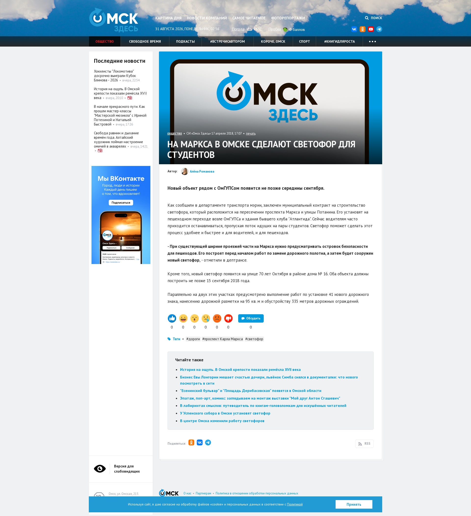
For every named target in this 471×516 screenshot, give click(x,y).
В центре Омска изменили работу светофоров (222, 420)
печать (251, 133)
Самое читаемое (248, 17)
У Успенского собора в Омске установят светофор (225, 413)
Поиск (376, 18)
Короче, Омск (273, 41)
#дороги (193, 339)
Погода (238, 28)
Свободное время (145, 41)
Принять (354, 504)
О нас (187, 493)
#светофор (254, 339)
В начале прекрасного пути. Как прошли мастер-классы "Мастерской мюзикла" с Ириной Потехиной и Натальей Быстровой (120, 115)
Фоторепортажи (288, 17)
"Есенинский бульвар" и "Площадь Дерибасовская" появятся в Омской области (250, 390)
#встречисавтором (227, 41)
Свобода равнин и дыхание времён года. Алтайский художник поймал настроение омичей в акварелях (118, 140)
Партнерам (203, 493)
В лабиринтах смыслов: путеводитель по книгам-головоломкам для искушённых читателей (263, 405)
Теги (176, 339)
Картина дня (168, 17)
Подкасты (185, 41)
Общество (104, 41)
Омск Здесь (113, 20)
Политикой (295, 504)
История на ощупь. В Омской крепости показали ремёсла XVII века (240, 369)
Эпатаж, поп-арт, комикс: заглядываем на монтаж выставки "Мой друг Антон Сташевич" (260, 398)
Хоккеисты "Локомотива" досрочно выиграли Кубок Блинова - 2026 (115, 75)
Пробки (274, 28)
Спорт (304, 41)
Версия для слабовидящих (127, 469)
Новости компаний (207, 17)
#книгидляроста (339, 41)
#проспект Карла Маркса (222, 339)
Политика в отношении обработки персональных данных (257, 493)
